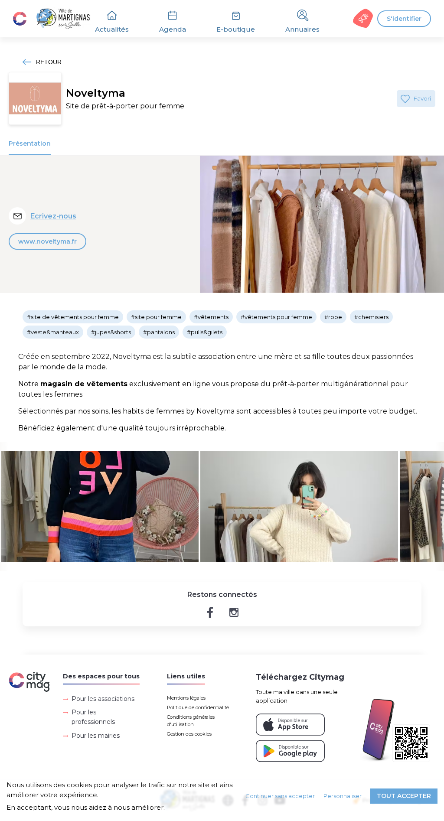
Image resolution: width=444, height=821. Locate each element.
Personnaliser (342, 795)
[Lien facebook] (210, 612)
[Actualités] (56, 18)
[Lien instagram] (234, 612)
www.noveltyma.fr (47, 241)
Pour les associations (103, 699)
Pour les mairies (96, 736)
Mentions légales (186, 698)
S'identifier (404, 19)
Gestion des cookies (189, 734)
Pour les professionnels (93, 717)
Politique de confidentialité (198, 707)
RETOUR (49, 62)
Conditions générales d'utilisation (191, 720)
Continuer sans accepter (280, 795)
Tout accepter (404, 796)
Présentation (30, 143)
